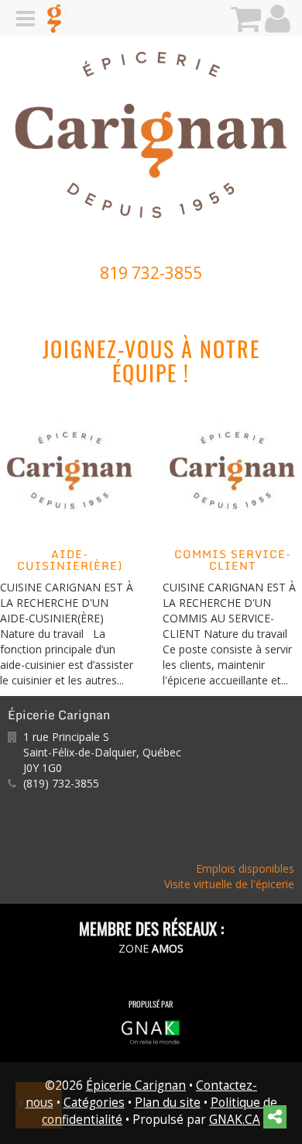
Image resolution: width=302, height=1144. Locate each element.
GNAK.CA (234, 1119)
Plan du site (168, 1102)
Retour (39, 1103)
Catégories (94, 1102)
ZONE (151, 948)
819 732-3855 (151, 273)
